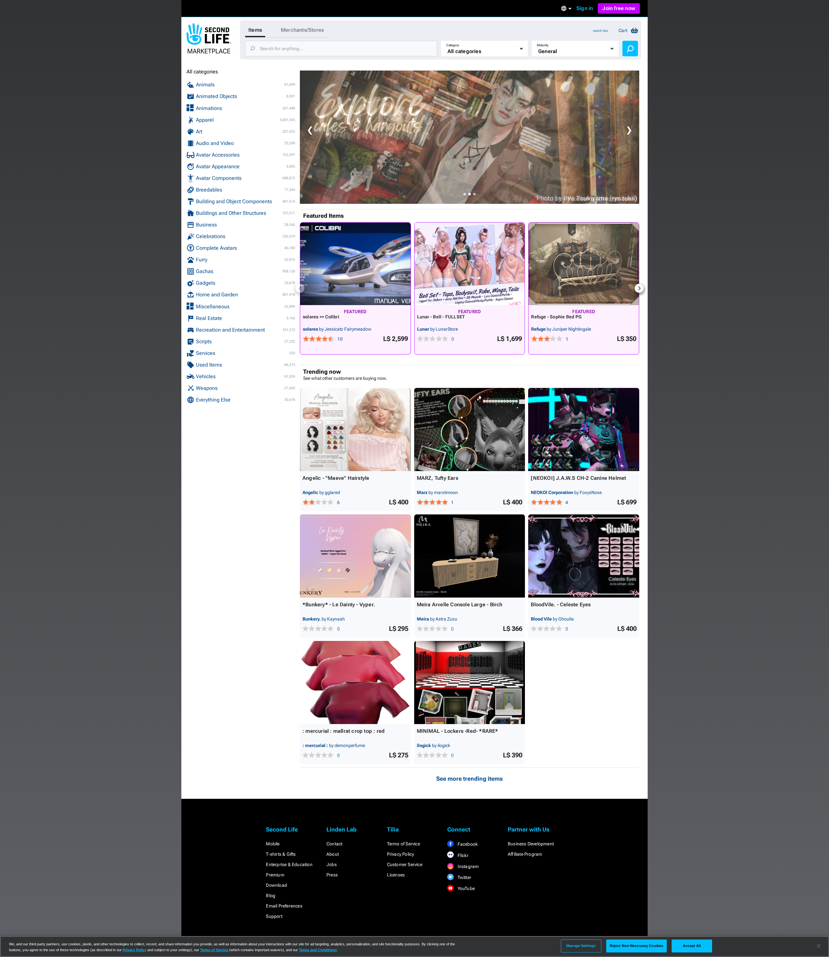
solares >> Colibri (321, 316)
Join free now (618, 8)
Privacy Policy (400, 854)
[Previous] (299, 288)
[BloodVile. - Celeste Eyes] (583, 556)
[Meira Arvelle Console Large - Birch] (469, 556)
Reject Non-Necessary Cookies (636, 946)
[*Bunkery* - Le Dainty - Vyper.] (355, 556)
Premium (275, 874)
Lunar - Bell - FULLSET (441, 316)
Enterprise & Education (289, 864)
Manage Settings (581, 946)
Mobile (272, 843)
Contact (334, 843)
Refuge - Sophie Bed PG (556, 316)
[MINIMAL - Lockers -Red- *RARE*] (469, 682)
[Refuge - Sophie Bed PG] (583, 264)
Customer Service (404, 864)
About (332, 854)
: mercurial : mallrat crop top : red (343, 731)
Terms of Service (403, 843)
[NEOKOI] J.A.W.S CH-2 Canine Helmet (578, 478)
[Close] (819, 946)
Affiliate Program (525, 854)
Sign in (584, 8)
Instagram (467, 866)
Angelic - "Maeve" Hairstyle (335, 478)
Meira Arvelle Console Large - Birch (460, 604)
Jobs (331, 864)
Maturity (543, 45)
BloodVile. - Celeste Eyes (561, 604)
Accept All (692, 946)
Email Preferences (284, 905)
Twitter (463, 877)
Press (332, 874)
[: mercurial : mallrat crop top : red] (355, 682)
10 (340, 339)
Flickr (462, 855)
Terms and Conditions (318, 950)
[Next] (639, 288)
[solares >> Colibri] (355, 264)
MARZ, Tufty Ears (437, 478)
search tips (600, 30)
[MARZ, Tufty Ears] (469, 429)
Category (452, 45)
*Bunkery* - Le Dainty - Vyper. (338, 604)
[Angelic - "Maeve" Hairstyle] (355, 429)
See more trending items (469, 778)
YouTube (465, 888)
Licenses (396, 874)
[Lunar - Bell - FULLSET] (469, 264)
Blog (270, 895)
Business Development (531, 843)
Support (274, 916)
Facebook (467, 844)
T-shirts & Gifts (281, 854)
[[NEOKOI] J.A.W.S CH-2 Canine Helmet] (583, 429)
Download (276, 885)
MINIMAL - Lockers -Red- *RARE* (457, 731)
